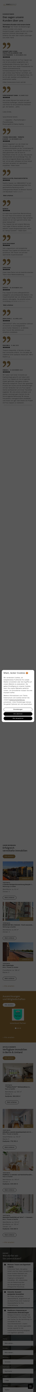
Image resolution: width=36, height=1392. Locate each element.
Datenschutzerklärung (16, 700)
